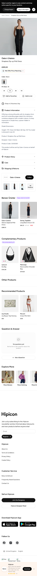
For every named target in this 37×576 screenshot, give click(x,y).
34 (4, 90)
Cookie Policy (6, 460)
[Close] (33, 569)
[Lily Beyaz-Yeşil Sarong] (10, 303)
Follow (29, 177)
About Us (5, 449)
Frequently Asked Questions (11, 480)
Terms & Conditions (8, 453)
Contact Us (5, 483)
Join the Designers (18, 500)
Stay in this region (23, 9)
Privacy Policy (6, 456)
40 (21, 90)
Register (6, 436)
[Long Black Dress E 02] (28, 210)
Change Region (9, 9)
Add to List (28, 96)
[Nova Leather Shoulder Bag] (28, 254)
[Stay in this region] (33, 9)
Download (27, 569)
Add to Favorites (11, 96)
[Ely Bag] (10, 254)
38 (15, 90)
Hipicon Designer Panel (18, 506)
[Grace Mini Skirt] (28, 303)
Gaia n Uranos (5, 15)
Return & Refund (7, 476)
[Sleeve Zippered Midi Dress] (10, 210)
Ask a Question (20, 357)
